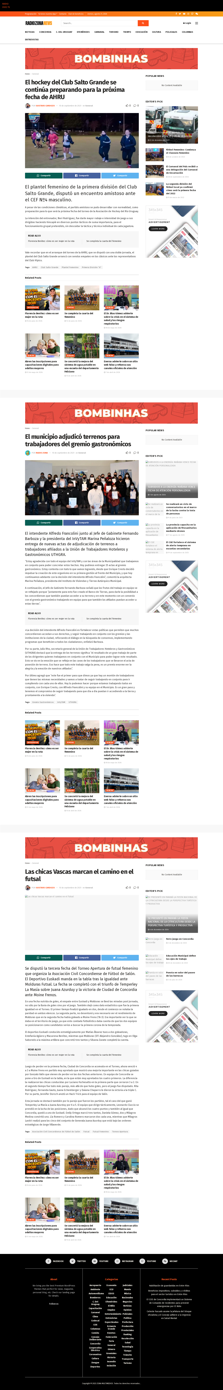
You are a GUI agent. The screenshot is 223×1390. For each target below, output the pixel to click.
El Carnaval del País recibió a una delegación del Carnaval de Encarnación (182, 169)
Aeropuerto (95, 1285)
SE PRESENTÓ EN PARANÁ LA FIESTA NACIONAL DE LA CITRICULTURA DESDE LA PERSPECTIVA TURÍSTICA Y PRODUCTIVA (171, 922)
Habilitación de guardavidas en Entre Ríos (169, 1285)
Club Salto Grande (49, 267)
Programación (30, 14)
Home (27, 74)
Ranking (127, 1334)
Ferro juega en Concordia (180, 939)
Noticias (30, 32)
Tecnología (127, 1346)
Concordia (45, 32)
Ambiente (95, 1289)
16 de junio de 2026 (34, 321)
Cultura (156, 32)
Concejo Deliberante (95, 1338)
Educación (141, 32)
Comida (95, 1333)
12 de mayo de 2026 (34, 372)
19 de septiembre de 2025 (178, 553)
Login (188, 23)
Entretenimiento (113, 1314)
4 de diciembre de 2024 (159, 930)
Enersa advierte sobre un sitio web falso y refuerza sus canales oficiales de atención (121, 365)
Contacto (62, 14)
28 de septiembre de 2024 (178, 177)
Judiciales (127, 1285)
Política (127, 1318)
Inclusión (111, 1365)
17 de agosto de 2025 (175, 535)
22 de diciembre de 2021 (159, 140)
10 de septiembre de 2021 (70, 106)
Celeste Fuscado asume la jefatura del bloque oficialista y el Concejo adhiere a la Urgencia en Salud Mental (169, 1315)
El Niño (111, 1306)
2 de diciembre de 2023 (177, 943)
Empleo (111, 1310)
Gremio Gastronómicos (43, 702)
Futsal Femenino (101, 1132)
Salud (127, 1342)
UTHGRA (72, 702)
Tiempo (127, 32)
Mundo (127, 1289)
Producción (127, 1326)
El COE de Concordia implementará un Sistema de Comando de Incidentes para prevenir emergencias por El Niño (169, 1303)
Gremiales (111, 1353)
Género (111, 1349)
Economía (111, 1285)
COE (95, 1324)
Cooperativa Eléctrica (95, 1349)
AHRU (34, 267)
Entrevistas (32, 39)
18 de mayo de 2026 (113, 328)
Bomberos (95, 1297)
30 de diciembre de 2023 (177, 963)
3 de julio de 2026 (174, 980)
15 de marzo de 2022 (175, 197)
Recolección (128, 1338)
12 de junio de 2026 (74, 321)
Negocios (127, 1301)
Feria (111, 1341)
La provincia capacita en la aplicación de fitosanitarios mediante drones (181, 527)
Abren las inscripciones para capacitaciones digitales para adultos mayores (42, 365)
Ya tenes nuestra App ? (47, 14)
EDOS (111, 1293)
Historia (111, 1357)
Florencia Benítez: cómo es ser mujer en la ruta (51, 241)
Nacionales (127, 1297)
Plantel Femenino (70, 267)
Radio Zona (42, 453)
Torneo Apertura (120, 1132)
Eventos (111, 1333)
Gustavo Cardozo (45, 106)
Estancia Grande (111, 1327)
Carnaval (99, 32)
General (35, 74)
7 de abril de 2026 (112, 372)
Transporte (127, 1359)
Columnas (187, 32)
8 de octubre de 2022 (176, 157)
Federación (111, 1337)
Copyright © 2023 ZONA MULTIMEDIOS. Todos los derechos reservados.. (111, 1383)
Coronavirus (95, 1354)
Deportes (95, 1366)
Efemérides (83, 32)
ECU (111, 1289)
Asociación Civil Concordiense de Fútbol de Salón (56, 1132)
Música (127, 1293)
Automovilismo (96, 1293)
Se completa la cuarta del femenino (103, 241)
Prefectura (127, 1322)
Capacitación (95, 1308)
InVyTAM (61, 702)
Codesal (95, 1320)
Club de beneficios (76, 14)
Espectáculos (111, 1322)
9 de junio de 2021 (174, 518)
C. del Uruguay (64, 32)
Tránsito (127, 1355)
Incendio (111, 1361)
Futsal (87, 1132)
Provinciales (127, 1330)
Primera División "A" (91, 267)
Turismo (114, 32)
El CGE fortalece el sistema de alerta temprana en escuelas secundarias (181, 545)
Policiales (171, 32)
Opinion (127, 1310)
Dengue (95, 1362)
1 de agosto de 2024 (157, 495)
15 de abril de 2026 (73, 376)
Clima (95, 1316)
